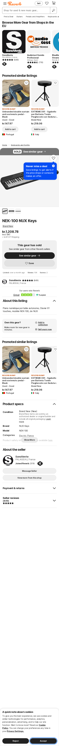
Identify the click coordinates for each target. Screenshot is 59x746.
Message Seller (29, 471)
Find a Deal (8, 16)
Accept (43, 741)
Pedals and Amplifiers (35, 16)
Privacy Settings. (15, 731)
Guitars (19, 16)
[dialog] (29, 727)
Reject (16, 741)
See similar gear (33, 151)
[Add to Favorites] (26, 83)
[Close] (53, 166)
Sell (38, 3)
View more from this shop (29, 478)
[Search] (53, 10)
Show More (29, 440)
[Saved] (47, 3)
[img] (27, 280)
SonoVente (15, 280)
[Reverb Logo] (14, 4)
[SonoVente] (8, 460)
